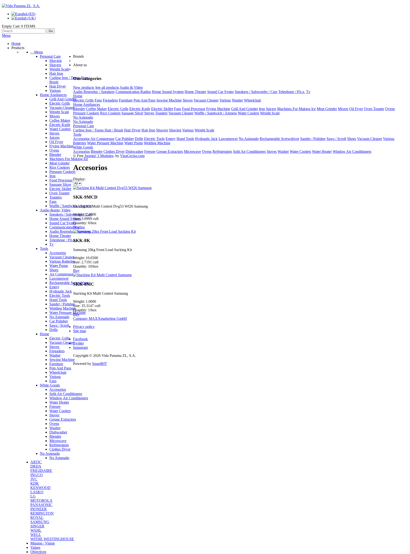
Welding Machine (62, 308)
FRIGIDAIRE (41, 471)
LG (33, 496)
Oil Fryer (56, 142)
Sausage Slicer (60, 184)
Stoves (54, 133)
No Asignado (59, 317)
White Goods (50, 385)
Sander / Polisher (62, 304)
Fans (52, 202)
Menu (6, 35)
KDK (34, 483)
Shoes (53, 270)
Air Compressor (61, 274)
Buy (76, 227)
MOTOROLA (41, 500)
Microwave (57, 441)
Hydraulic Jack (60, 291)
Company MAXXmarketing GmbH (100, 319)
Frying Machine (61, 146)
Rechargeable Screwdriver (69, 283)
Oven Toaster (59, 193)
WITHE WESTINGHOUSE (52, 539)
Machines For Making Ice (68, 159)
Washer (55, 355)
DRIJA (35, 466)
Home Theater (60, 236)
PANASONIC (41, 505)
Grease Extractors (62, 419)
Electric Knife (59, 125)
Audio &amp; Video (55, 210)
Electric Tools (59, 295)
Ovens (54, 150)
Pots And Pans (60, 368)
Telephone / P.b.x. (62, 240)
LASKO (36, 492)
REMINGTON (42, 513)
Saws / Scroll (59, 325)
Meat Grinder (59, 163)
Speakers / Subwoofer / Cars (70, 214)
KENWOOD (40, 488)
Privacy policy (84, 327)
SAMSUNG (39, 522)
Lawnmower (59, 278)
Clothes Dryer (59, 449)
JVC (33, 479)
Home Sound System (65, 219)
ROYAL (36, 518)
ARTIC (36, 462)
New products (83, 87)
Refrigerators (59, 445)
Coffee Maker (59, 120)
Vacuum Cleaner (61, 108)
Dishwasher (58, 432)
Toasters (55, 197)
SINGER (37, 526)
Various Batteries (62, 261)
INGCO (36, 475)
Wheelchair (57, 372)
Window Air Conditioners (68, 398)
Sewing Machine (62, 360)
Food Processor (61, 180)
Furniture (56, 364)
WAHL (36, 530)
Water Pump (58, 266)
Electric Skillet (60, 189)
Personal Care (50, 56)
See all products (107, 87)
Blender (55, 155)
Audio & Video (131, 87)
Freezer (55, 407)
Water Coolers (60, 129)
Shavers (55, 65)
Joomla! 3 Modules (98, 156)
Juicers (54, 137)
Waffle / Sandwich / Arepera (70, 206)
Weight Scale (59, 69)
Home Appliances (53, 95)
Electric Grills (59, 103)
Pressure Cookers (62, 172)
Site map (79, 331)
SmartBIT (99, 364)
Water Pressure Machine (67, 313)
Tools (44, 249)
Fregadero (57, 351)
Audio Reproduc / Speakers (70, 231)
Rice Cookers (59, 167)
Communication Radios (67, 227)
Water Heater (59, 402)
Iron (52, 176)
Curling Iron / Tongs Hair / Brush (98, 130)
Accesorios (57, 253)
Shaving (55, 61)
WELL (35, 535)
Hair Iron (56, 73)
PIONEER (38, 509)
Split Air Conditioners (65, 394)
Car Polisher (58, 321)
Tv (51, 244)
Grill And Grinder (62, 99)
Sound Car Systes (62, 223)
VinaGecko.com (132, 156)
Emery (54, 287)
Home (44, 334)
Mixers (54, 116)
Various (55, 90)
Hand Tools (58, 300)
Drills (53, 330)
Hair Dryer (57, 86)
